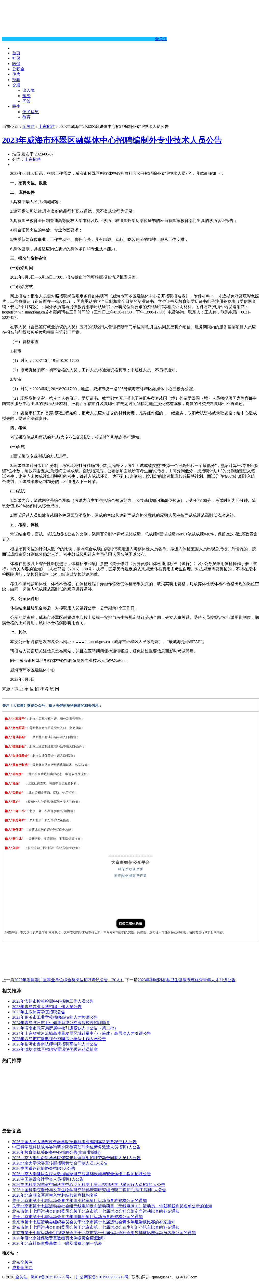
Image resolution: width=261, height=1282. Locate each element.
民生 (16, 106)
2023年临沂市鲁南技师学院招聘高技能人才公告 (55, 1044)
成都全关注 (22, 1267)
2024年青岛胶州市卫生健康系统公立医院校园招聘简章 (61, 1023)
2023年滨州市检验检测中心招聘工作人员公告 (53, 1001)
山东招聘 (46, 126)
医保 (16, 63)
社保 (16, 58)
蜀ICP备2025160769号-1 (52, 1277)
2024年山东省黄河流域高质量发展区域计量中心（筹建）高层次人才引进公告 (81, 1033)
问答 (26, 101)
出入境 (28, 90)
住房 (16, 74)
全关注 (161, 39)
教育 (26, 117)
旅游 (26, 96)
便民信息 (30, 112)
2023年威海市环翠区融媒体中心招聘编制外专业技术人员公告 (112, 140)
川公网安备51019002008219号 (102, 1277)
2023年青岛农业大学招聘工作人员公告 (47, 1006)
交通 (16, 85)
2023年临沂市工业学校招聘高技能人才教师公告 (55, 1017)
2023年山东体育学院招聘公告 (38, 1012)
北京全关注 (22, 1262)
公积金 (18, 69)
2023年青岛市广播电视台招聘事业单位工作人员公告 (59, 1039)
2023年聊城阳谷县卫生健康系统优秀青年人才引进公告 (187, 980)
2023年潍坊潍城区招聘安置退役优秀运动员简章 (55, 1049)
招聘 (16, 79)
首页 (16, 53)
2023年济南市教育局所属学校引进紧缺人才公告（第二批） (65, 1028)
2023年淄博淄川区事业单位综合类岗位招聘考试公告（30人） (69, 980)
